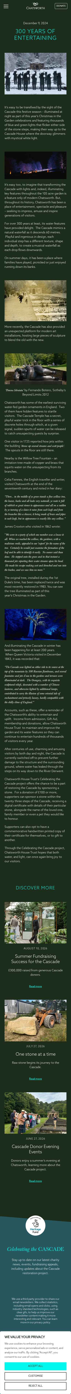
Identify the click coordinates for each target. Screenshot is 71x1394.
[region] (35, 1362)
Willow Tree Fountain (37, 458)
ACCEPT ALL (35, 1366)
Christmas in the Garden (29, 595)
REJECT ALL (36, 1386)
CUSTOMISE (35, 1376)
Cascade (28, 416)
